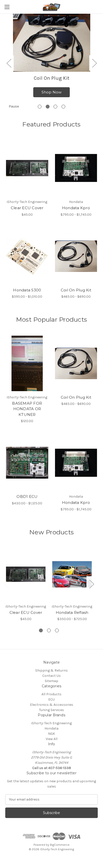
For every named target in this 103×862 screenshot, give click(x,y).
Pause (14, 106)
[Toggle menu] (7, 7)
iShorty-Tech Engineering (51, 723)
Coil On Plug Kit (76, 290)
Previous (9, 62)
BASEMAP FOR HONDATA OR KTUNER (27, 409)
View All (52, 739)
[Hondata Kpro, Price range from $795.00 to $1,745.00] (76, 168)
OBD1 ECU (27, 496)
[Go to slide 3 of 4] (55, 106)
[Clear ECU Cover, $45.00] (27, 168)
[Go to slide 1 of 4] (40, 106)
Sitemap (51, 681)
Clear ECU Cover (27, 207)
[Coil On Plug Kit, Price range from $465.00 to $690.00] (76, 256)
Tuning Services (51, 710)
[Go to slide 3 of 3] (57, 630)
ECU (51, 699)
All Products (52, 694)
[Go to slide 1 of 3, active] (41, 630)
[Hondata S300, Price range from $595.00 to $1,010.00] (27, 256)
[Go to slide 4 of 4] (63, 106)
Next (94, 62)
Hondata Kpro (76, 207)
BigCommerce (60, 845)
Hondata (51, 728)
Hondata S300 (27, 290)
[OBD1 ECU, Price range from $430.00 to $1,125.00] (27, 462)
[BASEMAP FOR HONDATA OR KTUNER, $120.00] (27, 363)
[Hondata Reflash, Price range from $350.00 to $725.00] (72, 574)
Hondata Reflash (72, 612)
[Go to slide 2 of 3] (49, 630)
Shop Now (52, 92)
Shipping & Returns (51, 670)
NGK (51, 734)
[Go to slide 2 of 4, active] (48, 106)
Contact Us (51, 676)
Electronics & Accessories (51, 705)
